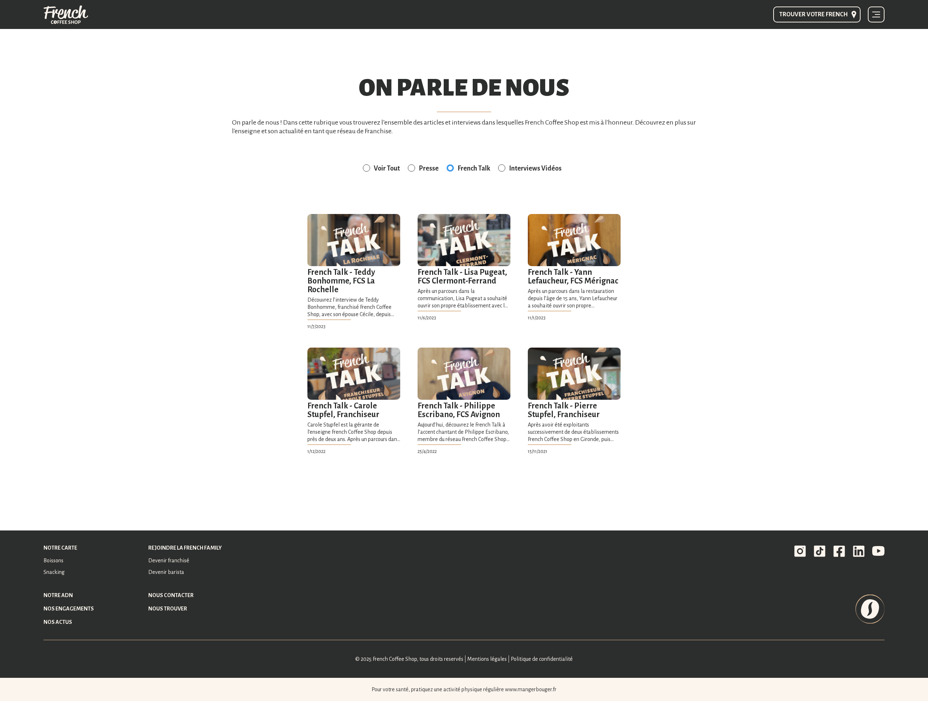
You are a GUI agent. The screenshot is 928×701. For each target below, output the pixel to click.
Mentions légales (487, 659)
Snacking (54, 572)
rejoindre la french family (185, 548)
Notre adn (58, 595)
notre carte (60, 548)
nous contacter (171, 595)
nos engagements (69, 609)
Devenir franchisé (168, 560)
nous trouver (167, 609)
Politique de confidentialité (542, 659)
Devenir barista (166, 572)
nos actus (58, 622)
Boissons (53, 560)
